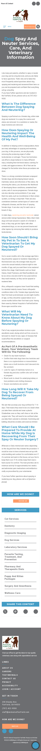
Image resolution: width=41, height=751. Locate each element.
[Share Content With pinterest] (25, 611)
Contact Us (9, 679)
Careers (7, 671)
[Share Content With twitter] (5, 611)
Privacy (6, 682)
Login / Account (11, 689)
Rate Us (15, 726)
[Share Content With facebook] (36, 611)
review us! (23, 501)
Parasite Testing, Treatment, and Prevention (14, 557)
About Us (7, 668)
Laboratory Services (16, 547)
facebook (34, 4)
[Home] (20, 16)
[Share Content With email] (15, 611)
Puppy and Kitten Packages (14, 577)
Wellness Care (12, 593)
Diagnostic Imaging (15, 533)
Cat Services (12, 519)
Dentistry (10, 526)
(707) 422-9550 (9, 708)
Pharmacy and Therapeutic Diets (14, 568)
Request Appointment (30, 26)
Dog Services (12, 540)
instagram (38, 4)
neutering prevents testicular (23, 215)
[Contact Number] (35, 745)
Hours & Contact (7, 3)
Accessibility (10, 686)
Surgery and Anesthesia (18, 586)
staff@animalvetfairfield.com (15, 712)
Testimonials (10, 675)
